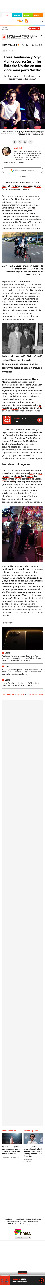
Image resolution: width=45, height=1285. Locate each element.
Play (42, 1280)
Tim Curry (26, 45)
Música (12, 51)
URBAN (36, 15)
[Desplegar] (22, 1272)
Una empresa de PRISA (22, 1231)
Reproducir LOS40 (39, 420)
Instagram (8, 1170)
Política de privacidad (33, 1219)
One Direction (32, 694)
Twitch (32, 1170)
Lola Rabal (18, 148)
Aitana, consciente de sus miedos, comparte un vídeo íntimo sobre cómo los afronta (11, 1150)
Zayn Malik (20, 694)
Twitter (20, 142)
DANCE (26, 15)
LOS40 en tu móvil (14, 1224)
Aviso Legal (8, 1219)
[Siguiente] (41, 45)
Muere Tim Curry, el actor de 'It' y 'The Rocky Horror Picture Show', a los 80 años (21, 684)
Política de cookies (12, 1221)
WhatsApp (25, 142)
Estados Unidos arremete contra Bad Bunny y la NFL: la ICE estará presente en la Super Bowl (33, 1151)
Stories (37, 1170)
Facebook (14, 142)
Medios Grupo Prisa (22, 1237)
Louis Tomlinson (8, 694)
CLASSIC (17, 15)
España (5, 29)
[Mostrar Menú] (3, 20)
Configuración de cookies (30, 1221)
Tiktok (13, 1170)
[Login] (42, 21)
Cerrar (41, 36)
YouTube (18, 1170)
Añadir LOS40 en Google (24, 170)
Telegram (30, 142)
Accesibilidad (19, 1219)
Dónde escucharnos (30, 1224)
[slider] (22, 1275)
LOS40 (6, 15)
